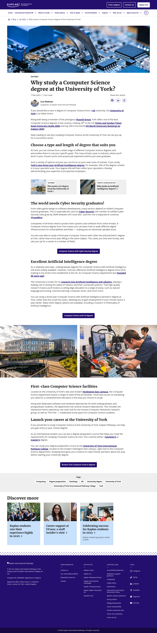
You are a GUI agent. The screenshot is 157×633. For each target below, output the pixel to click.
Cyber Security (86, 211)
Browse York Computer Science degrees (78, 464)
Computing (41, 481)
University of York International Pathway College (75, 486)
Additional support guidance (113, 575)
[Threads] (124, 100)
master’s (35, 439)
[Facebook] (112, 100)
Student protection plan (115, 610)
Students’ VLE (88, 596)
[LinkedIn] (118, 100)
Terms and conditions (115, 614)
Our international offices (69, 574)
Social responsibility (114, 607)
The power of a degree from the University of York (58, 189)
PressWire (36, 217)
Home (10, 13)
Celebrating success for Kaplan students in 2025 (96, 529)
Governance (111, 587)
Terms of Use (111, 617)
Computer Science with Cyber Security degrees (78, 251)
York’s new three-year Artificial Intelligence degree (57, 165)
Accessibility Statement (115, 570)
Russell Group (83, 119)
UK (93, 110)
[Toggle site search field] (146, 13)
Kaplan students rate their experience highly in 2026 (21, 531)
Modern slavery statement (116, 596)
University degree (94, 481)
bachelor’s (110, 436)
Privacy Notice (112, 599)
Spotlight (22, 19)
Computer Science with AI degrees (78, 315)
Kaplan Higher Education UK (93, 591)
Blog (14, 19)
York (101, 486)
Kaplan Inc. (88, 574)
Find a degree (114, 5)
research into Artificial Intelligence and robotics (86, 281)
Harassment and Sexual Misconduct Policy (115, 591)
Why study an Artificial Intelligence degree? (108, 187)
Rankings (73, 481)
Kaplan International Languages (91, 582)
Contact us (129, 5)
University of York (113, 481)
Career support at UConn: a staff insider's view (57, 529)
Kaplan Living (88, 570)
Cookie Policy (111, 583)
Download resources (68, 577)
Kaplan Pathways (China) (92, 577)
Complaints (111, 579)
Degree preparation (57, 481)
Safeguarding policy (114, 603)
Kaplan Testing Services (92, 587)
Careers (63, 581)
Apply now (143, 5)
